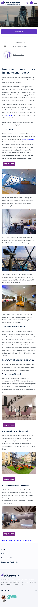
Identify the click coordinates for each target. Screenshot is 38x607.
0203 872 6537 (27, 3)
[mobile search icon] (31, 2)
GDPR (3, 550)
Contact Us (5, 590)
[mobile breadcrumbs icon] (35, 3)
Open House (8, 115)
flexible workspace (27, 139)
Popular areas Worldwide (9, 562)
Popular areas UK (6, 558)
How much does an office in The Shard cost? (17, 540)
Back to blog (19, 31)
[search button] (19, 2)
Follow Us (4, 554)
